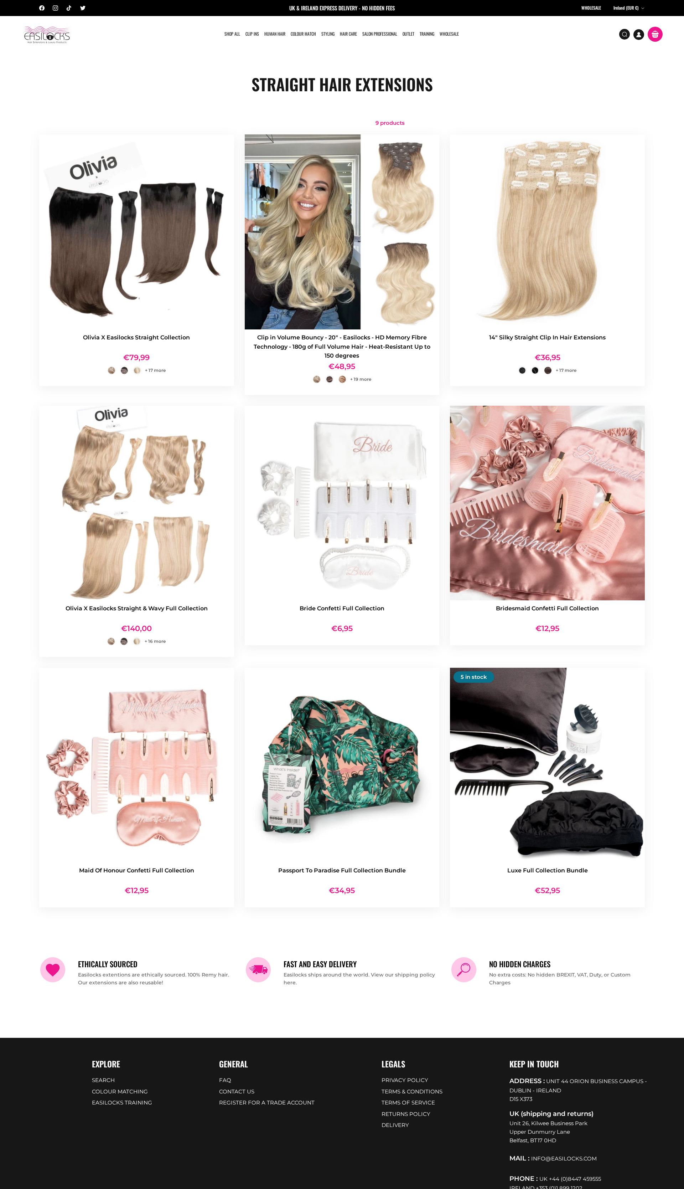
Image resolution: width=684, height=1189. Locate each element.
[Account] (638, 34)
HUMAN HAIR (274, 34)
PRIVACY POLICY (405, 1080)
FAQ (225, 1080)
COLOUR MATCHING (120, 1091)
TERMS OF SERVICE (408, 1102)
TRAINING (427, 34)
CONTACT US (236, 1091)
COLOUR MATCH (303, 34)
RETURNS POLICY (406, 1114)
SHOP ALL (232, 34)
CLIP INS (252, 34)
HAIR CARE (348, 34)
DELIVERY (395, 1125)
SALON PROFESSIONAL (379, 34)
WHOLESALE (449, 34)
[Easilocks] (47, 34)
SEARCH (103, 1080)
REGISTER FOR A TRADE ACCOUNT (267, 1102)
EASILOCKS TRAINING (122, 1102)
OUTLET (408, 34)
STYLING (328, 34)
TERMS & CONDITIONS (412, 1091)
